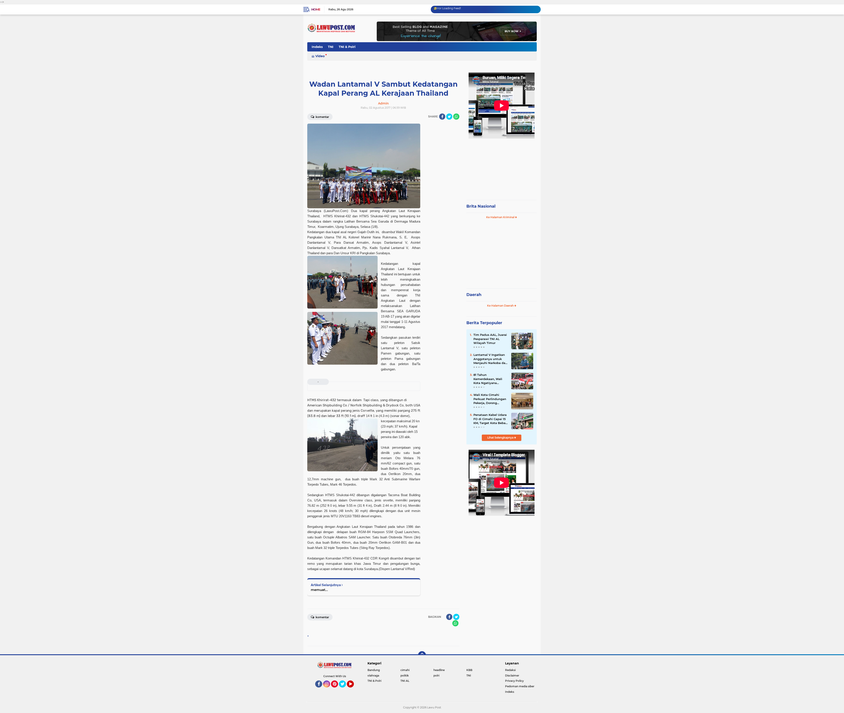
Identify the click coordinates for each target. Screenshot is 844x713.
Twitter (344, 689)
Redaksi (510, 670)
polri (436, 675)
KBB (469, 670)
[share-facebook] (442, 116)
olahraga (373, 675)
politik (404, 675)
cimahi (404, 670)
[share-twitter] (449, 116)
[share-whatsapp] (456, 116)
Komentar (322, 117)
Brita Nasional (480, 206)
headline (439, 670)
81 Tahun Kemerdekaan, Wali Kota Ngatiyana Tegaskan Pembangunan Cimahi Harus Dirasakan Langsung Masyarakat (490, 379)
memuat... (319, 590)
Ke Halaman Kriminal (500, 217)
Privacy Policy (514, 680)
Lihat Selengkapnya (500, 437)
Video (320, 56)
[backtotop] (422, 655)
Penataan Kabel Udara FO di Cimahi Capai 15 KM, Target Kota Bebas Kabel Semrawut (490, 419)
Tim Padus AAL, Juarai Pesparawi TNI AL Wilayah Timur (490, 338)
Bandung (373, 670)
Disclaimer (512, 675)
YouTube (353, 689)
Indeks (317, 47)
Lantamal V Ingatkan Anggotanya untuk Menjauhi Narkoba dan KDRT (490, 359)
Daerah (473, 294)
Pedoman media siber (519, 686)
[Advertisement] (501, 167)
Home (315, 9)
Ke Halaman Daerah (500, 305)
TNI (330, 47)
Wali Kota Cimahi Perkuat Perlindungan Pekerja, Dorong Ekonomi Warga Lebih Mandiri (489, 399)
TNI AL (404, 680)
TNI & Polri (347, 47)
